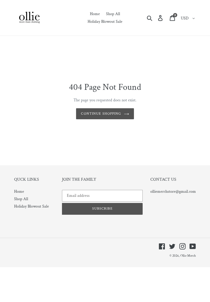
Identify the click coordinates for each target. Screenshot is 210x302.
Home (19, 191)
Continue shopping (101, 113)
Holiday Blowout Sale (31, 206)
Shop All (21, 199)
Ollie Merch (188, 256)
